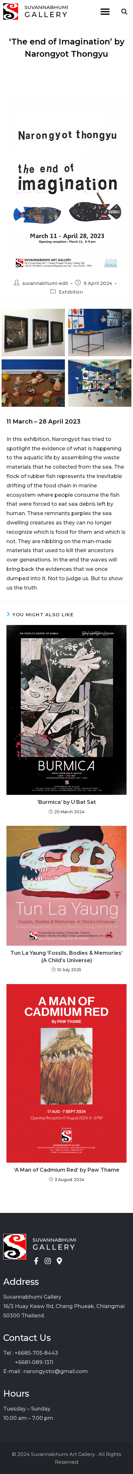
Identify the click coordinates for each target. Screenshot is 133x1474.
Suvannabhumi (46, 7)
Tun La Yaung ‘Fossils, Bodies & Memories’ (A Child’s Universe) (66, 956)
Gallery (46, 14)
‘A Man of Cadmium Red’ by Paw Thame (66, 1170)
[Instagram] (47, 1260)
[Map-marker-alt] (59, 1260)
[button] (105, 11)
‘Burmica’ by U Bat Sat (66, 802)
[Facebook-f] (36, 1260)
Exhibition (71, 292)
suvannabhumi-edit (45, 283)
